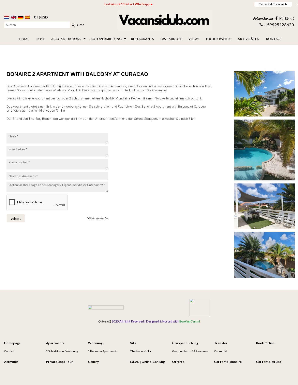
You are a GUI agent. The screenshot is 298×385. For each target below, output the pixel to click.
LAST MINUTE (171, 39)
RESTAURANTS (142, 39)
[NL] (6, 17)
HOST (40, 39)
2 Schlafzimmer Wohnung (62, 351)
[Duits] (20, 17)
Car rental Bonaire (228, 361)
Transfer (220, 343)
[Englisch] (13, 17)
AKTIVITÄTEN (248, 39)
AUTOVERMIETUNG (106, 39)
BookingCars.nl (189, 321)
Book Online (265, 343)
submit (16, 218)
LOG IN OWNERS (218, 39)
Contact (9, 351)
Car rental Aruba (268, 361)
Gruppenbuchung (185, 343)
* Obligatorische (97, 218)
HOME (24, 39)
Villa (133, 343)
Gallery (93, 361)
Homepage (12, 343)
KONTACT (274, 39)
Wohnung (95, 343)
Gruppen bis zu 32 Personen (190, 351)
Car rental (220, 351)
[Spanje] (27, 17)
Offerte (178, 361)
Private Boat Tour (59, 361)
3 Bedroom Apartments (103, 351)
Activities (11, 361)
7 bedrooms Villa (140, 351)
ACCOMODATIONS (66, 39)
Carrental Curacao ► (273, 4)
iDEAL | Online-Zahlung (147, 361)
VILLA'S (194, 39)
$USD (43, 17)
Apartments (55, 343)
